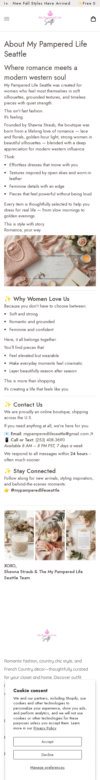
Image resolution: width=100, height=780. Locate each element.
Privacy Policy (45, 728)
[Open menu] (11, 19)
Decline (48, 755)
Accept (47, 741)
